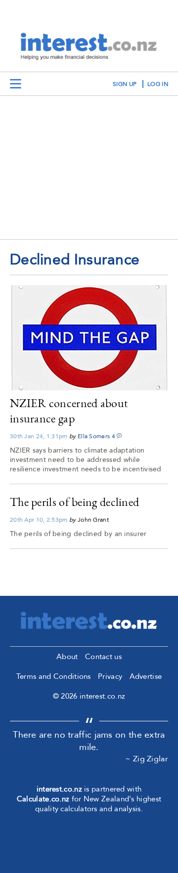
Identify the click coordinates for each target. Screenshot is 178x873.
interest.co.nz (59, 789)
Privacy (110, 676)
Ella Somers (94, 436)
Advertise (146, 676)
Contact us (103, 657)
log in (157, 84)
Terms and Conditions (53, 676)
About (67, 657)
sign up (124, 84)
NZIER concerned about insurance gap (69, 410)
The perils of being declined (74, 501)
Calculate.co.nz (43, 799)
